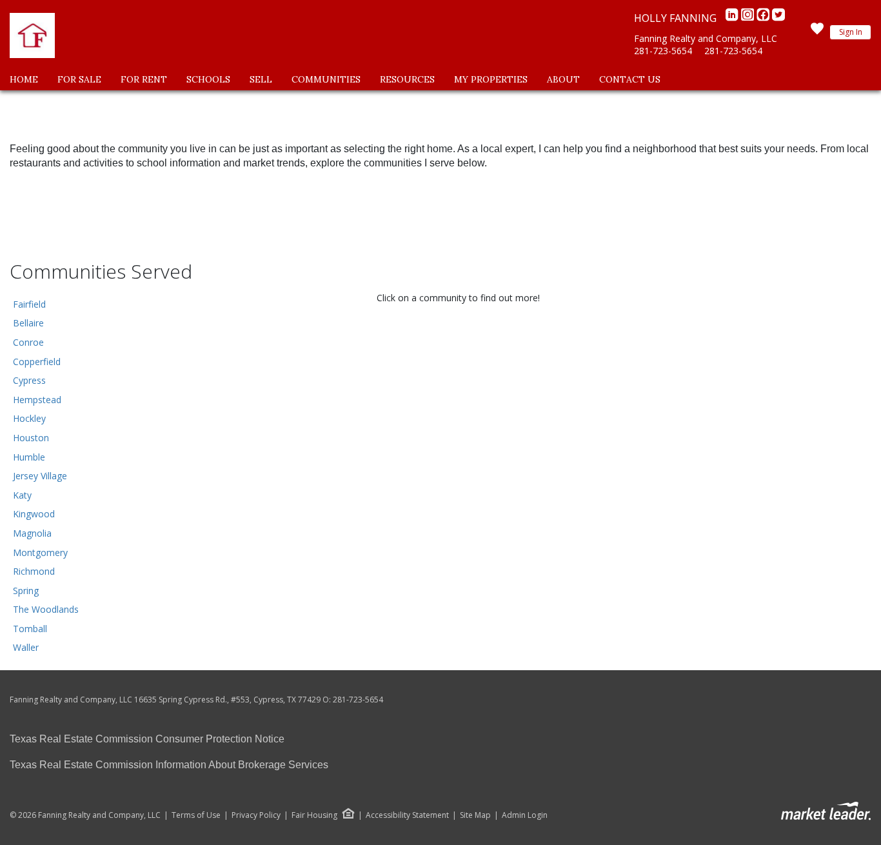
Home (24, 79)
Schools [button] (208, 79)
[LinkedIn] (733, 18)
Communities (326, 79)
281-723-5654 (663, 51)
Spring (26, 590)
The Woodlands (46, 609)
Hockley (29, 418)
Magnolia (32, 533)
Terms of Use (196, 815)
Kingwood (34, 514)
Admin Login (525, 815)
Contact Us (629, 79)
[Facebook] (764, 18)
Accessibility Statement (407, 815)
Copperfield (37, 361)
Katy (22, 495)
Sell (261, 79)
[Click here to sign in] (817, 32)
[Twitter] (778, 18)
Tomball (30, 628)
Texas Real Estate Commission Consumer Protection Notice (147, 738)
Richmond (34, 571)
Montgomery (40, 552)
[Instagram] (749, 18)
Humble (29, 457)
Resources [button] (407, 79)
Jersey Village (40, 476)
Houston (31, 438)
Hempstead (37, 399)
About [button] (563, 79)
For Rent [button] (144, 79)
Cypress (29, 380)
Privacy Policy (256, 815)
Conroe (28, 342)
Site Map (475, 815)
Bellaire (28, 323)
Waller (26, 647)
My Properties (491, 79)
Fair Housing (314, 815)
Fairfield (29, 304)
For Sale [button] (79, 79)
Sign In (850, 31)
